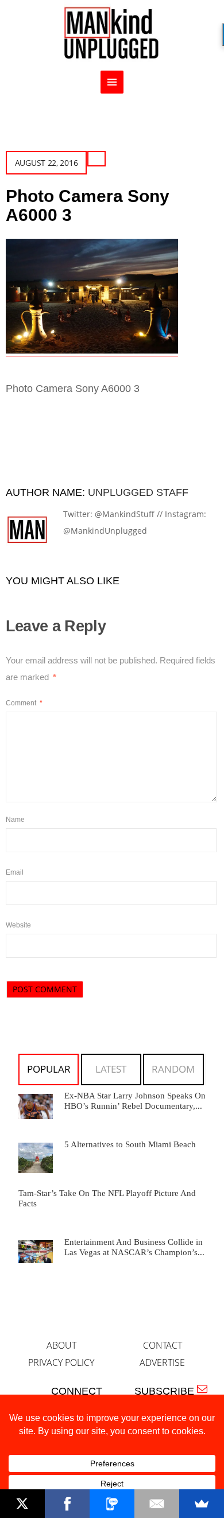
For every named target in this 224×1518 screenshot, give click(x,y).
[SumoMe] (201, 1503)
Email (15, 872)
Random (173, 1069)
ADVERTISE (162, 1362)
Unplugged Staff (138, 492)
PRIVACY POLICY (61, 1362)
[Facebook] (67, 1503)
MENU (112, 82)
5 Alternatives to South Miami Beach (130, 1144)
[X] (22, 1503)
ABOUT (61, 1345)
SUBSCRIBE (167, 1391)
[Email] (156, 1503)
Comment (24, 703)
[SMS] (112, 1503)
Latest (110, 1069)
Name (15, 820)
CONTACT (162, 1345)
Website (18, 925)
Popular (49, 1069)
